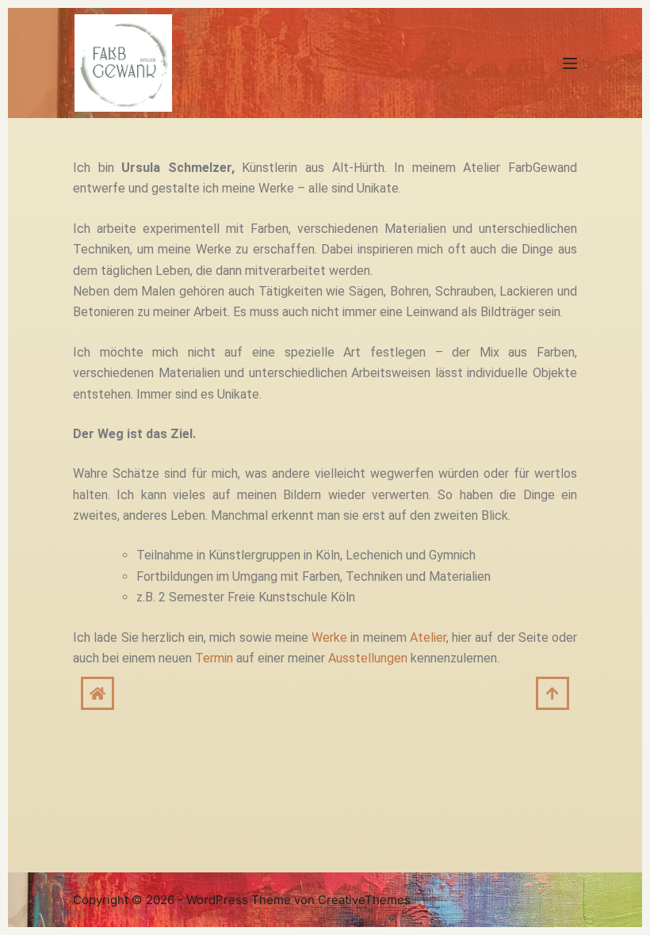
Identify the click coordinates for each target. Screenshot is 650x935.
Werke (329, 637)
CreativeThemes (364, 899)
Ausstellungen (367, 658)
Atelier (428, 637)
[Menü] (570, 63)
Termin (214, 658)
